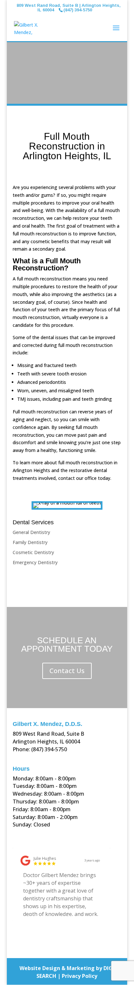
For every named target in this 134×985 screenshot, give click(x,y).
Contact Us (67, 670)
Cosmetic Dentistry (33, 552)
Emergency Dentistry (35, 562)
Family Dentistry (30, 542)
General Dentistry (31, 532)
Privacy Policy (79, 975)
